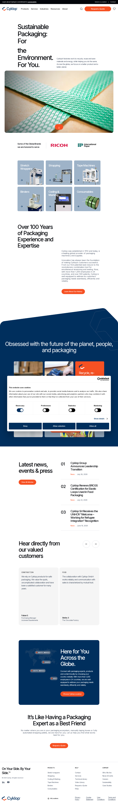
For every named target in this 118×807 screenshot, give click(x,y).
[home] (10, 9)
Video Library (80, 782)
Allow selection (59, 426)
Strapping (51, 776)
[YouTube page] (8, 782)
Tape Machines (53, 782)
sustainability (32, 2)
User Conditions (101, 798)
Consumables (52, 789)
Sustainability (106, 782)
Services (78, 776)
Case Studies (107, 785)
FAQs (77, 789)
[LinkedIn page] (3, 782)
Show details (99, 419)
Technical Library (81, 779)
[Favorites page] (114, 8)
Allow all (92, 426)
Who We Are (107, 773)
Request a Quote (98, 9)
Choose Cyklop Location (72, 694)
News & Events (107, 776)
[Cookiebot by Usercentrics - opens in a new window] (99, 379)
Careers (105, 779)
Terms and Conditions (112, 798)
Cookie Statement (89, 798)
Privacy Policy (77, 798)
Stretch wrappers (54, 773)
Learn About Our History (73, 291)
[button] (25, 8)
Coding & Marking (54, 779)
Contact (113, 2)
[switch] (46, 410)
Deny (25, 426)
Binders (50, 785)
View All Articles (27, 482)
